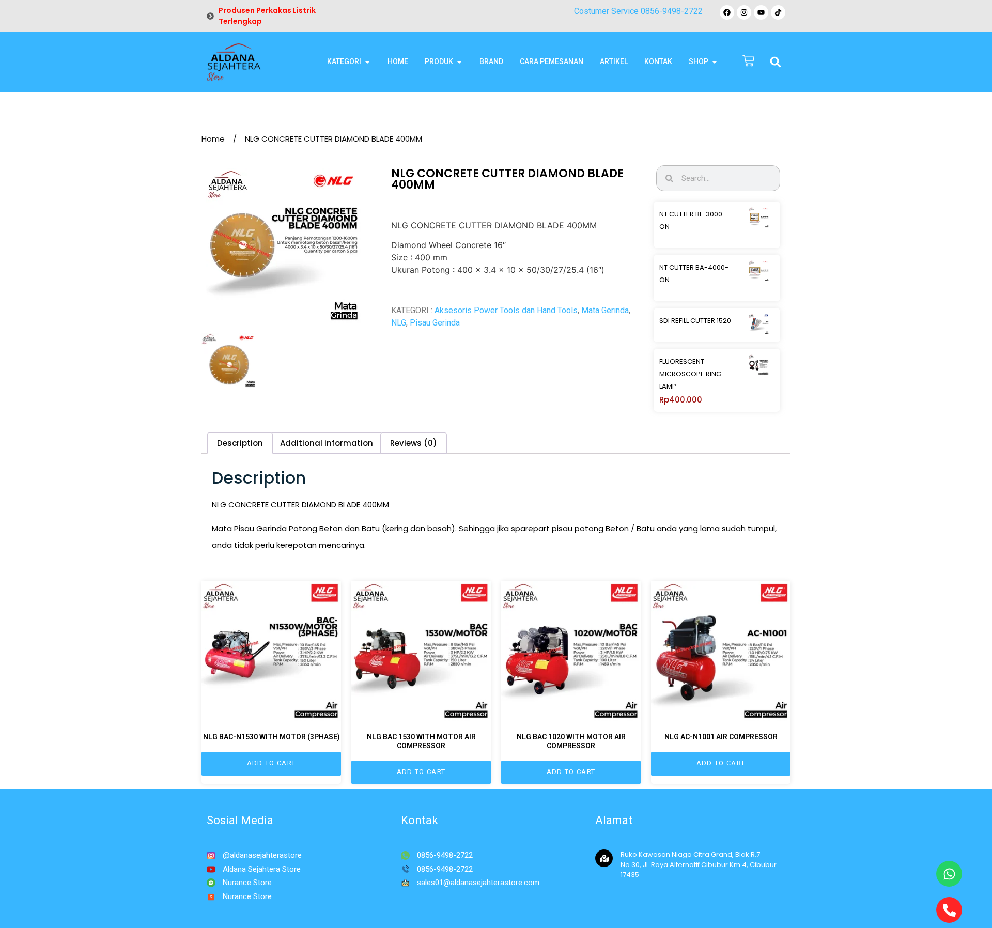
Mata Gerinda (605, 310)
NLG (398, 323)
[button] (775, 62)
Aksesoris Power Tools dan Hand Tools (506, 310)
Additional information (326, 443)
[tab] (240, 443)
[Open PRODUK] (459, 61)
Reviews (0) (413, 443)
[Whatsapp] (949, 874)
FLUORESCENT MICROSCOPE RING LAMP (690, 374)
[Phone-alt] (949, 910)
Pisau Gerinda (435, 323)
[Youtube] (761, 12)
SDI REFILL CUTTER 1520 (695, 321)
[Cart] (748, 62)
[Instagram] (744, 12)
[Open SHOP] (714, 61)
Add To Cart (271, 763)
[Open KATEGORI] (367, 61)
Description (240, 443)
